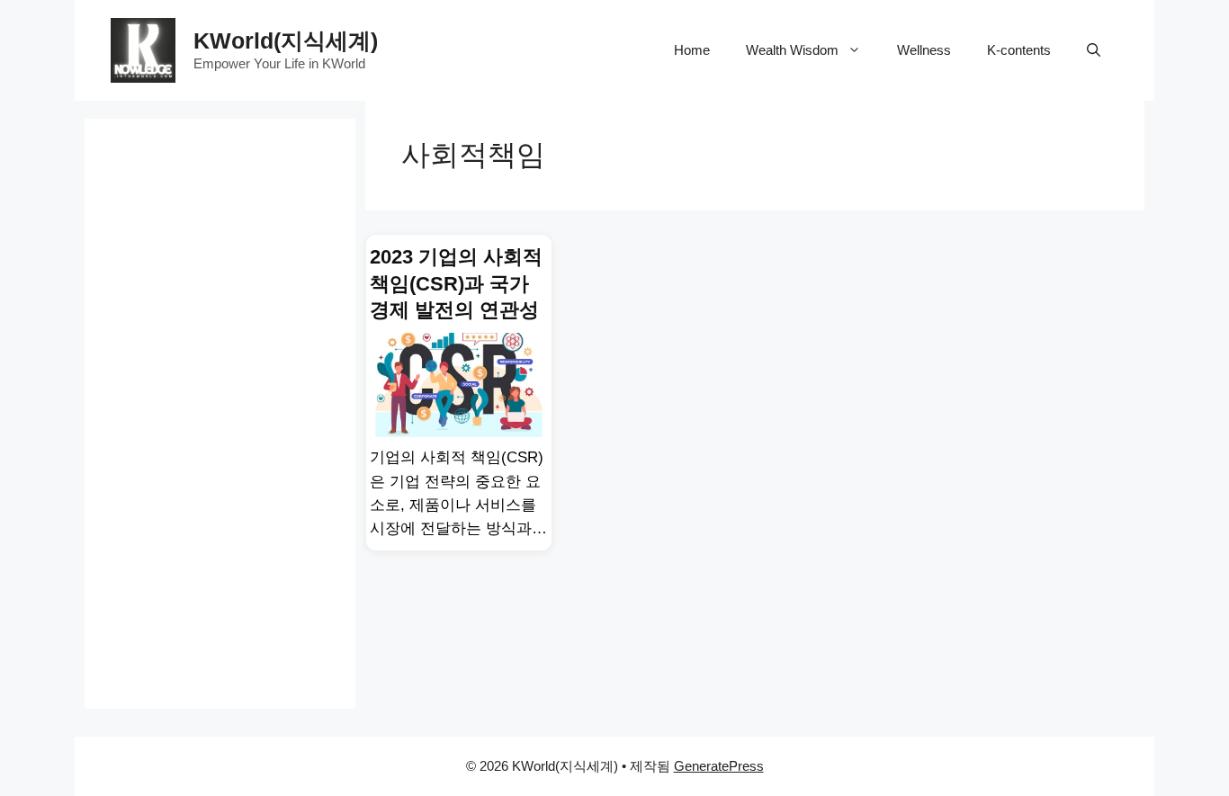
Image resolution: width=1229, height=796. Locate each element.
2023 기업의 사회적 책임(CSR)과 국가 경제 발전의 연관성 (456, 283)
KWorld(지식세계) (285, 40)
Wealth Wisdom (792, 50)
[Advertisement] (220, 388)
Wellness (924, 50)
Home (692, 50)
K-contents (1019, 50)
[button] (1093, 50)
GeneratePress (719, 766)
